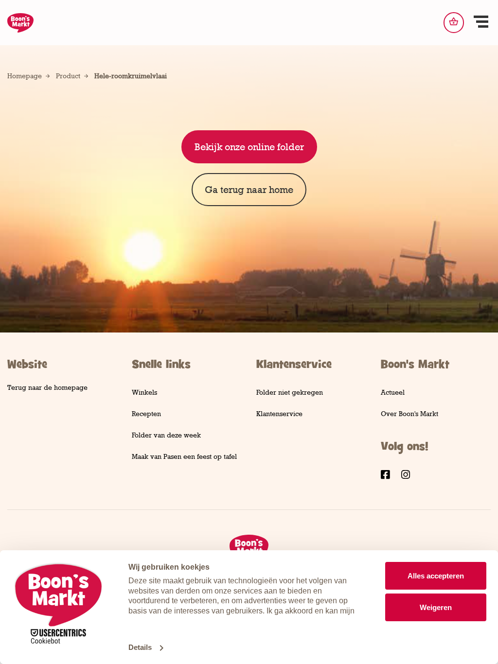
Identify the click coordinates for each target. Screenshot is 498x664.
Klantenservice (279, 413)
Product (68, 75)
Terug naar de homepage (47, 387)
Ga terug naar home (249, 189)
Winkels (144, 392)
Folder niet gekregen (289, 392)
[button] (481, 23)
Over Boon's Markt (409, 413)
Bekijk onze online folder (249, 146)
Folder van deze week (166, 435)
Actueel (393, 392)
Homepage (24, 75)
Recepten (146, 413)
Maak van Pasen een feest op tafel (184, 456)
